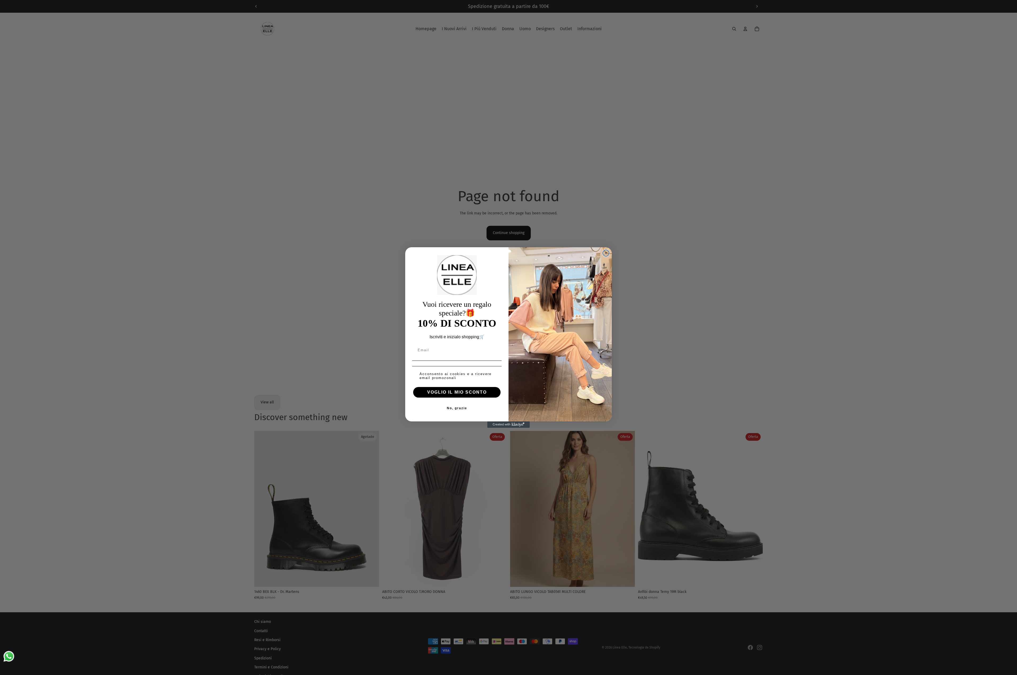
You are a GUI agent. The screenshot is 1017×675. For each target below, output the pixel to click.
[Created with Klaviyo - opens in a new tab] (508, 424)
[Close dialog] (606, 253)
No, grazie (457, 408)
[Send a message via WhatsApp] (9, 656)
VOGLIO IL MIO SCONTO (457, 392)
